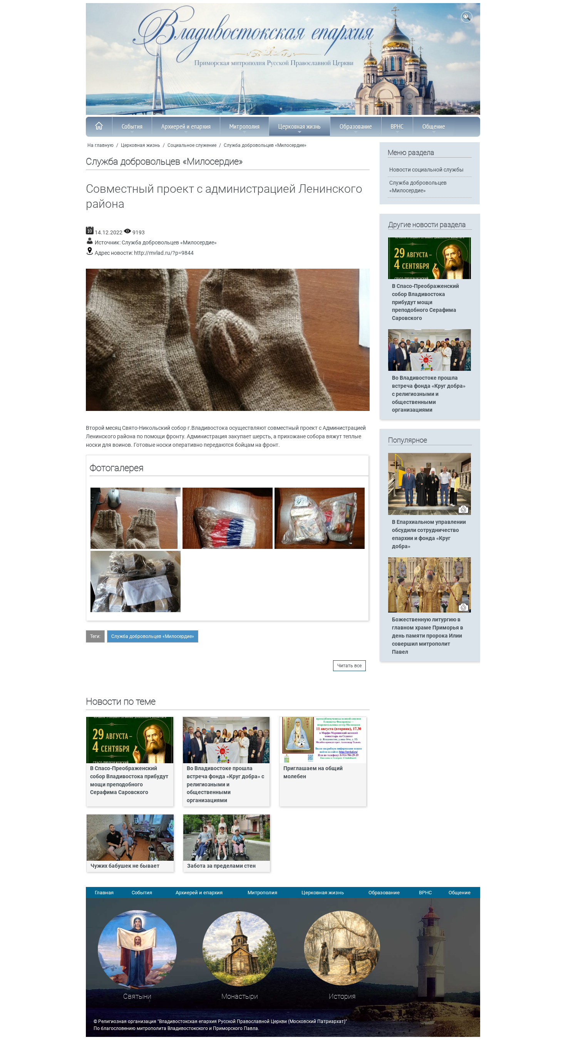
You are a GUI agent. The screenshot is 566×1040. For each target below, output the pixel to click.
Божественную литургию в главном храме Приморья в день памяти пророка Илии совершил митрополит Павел (427, 635)
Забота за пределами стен (221, 866)
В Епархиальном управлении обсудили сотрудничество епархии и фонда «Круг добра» (429, 534)
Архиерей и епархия (186, 126)
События (132, 126)
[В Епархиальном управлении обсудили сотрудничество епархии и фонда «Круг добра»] (429, 513)
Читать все (349, 665)
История (342, 996)
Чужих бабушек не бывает (124, 866)
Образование (356, 126)
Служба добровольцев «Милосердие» (265, 145)
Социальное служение (191, 145)
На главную (100, 145)
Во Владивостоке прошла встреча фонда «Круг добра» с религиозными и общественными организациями (225, 784)
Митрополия (244, 126)
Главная (104, 892)
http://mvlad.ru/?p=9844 (164, 253)
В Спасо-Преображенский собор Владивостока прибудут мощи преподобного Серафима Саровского (129, 780)
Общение (433, 126)
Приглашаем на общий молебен (313, 772)
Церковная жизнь (299, 126)
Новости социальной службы (426, 170)
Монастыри (239, 996)
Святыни (137, 996)
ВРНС (397, 126)
